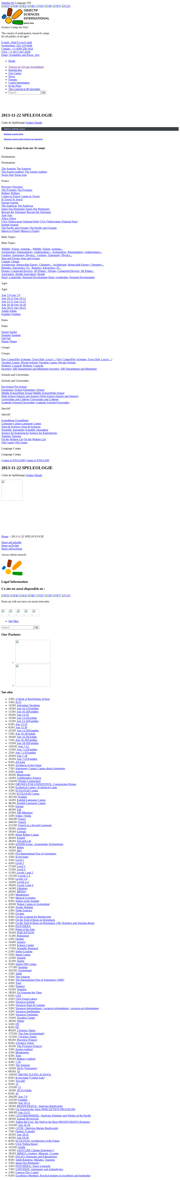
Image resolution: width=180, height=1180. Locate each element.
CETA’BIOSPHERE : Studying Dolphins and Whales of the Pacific (53, 1115)
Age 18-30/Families (28, 743)
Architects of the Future (28, 765)
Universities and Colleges (15, 399)
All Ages (20, 762)
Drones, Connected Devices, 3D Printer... (24, 270)
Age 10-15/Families (28, 708)
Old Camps (7, 442)
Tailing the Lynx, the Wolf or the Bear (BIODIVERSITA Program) (52, 1121)
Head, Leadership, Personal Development (24, 277)
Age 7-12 (23, 746)
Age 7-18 (22, 755)
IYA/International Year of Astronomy (35, 853)
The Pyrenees (9, 189)
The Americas (9, 205)
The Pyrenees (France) (29, 1046)
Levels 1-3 (24, 875)
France (22, 818)
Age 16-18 (7, 304)
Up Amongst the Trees (29, 992)
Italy (19, 850)
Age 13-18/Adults (27, 717)
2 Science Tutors (26, 1030)
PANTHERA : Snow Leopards (32, 1166)
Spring (5, 332)
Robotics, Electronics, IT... (16, 267)
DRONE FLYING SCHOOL (34, 1074)
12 (16, 1084)
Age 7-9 (6, 295)
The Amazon (8, 168)
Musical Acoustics (25, 897)
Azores (19, 771)
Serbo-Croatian (23, 951)
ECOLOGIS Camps (26, 790)
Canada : (17, 48)
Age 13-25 (21, 724)
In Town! (6, 199)
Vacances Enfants (25, 1001)
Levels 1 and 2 (25, 872)
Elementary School (11, 389)
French (22, 822)
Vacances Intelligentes (27, 1011)
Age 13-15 (7, 301)
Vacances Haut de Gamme (30, 1005)
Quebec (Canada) (25, 1131)
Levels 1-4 (21, 878)
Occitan (19, 913)
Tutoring (6, 436)
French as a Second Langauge (35, 825)
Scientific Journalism (12, 429)
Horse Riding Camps (27, 834)
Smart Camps (22, 954)
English (22, 796)
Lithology (22, 888)
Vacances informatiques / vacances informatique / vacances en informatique (57, 1008)
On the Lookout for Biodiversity (33, 916)
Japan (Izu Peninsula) (13, 208)
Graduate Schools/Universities (18, 402)
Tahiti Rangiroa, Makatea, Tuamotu (35, 1159)
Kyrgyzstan (21, 856)
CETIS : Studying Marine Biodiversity (36, 1128)
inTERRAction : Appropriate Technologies (39, 844)
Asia (4, 215)
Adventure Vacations (28, 705)
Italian (20, 847)
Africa (4, 218)
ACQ (18, 702)
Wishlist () (7, 2)
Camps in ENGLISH (13, 460)
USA (18, 995)
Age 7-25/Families (27, 758)
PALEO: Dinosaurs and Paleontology (36, 1156)
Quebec (19, 938)
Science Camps (25, 945)
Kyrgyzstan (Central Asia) (29, 1077)
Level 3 (21, 866)
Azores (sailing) (24, 1049)
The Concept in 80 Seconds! (24, 88)
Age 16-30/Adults (27, 736)
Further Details (34, 122)
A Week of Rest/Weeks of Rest (32, 698)
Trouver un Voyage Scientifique (26, 66)
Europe (5, 202)
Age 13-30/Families (28, 730)
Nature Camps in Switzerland (33, 904)
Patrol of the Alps (25, 929)
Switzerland (24, 970)
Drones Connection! (29, 781)
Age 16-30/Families (26, 740)
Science (21, 941)
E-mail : (16, 42)
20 (16, 1093)
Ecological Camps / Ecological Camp (36, 787)
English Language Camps (31, 799)
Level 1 (19, 859)
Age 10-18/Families (27, 711)
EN (17, 1024)
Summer (6, 335)
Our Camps (14, 73)
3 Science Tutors (27, 1036)
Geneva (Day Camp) (27, 1172)
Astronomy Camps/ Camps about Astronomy (40, 768)
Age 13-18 (23, 714)
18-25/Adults (24, 1090)
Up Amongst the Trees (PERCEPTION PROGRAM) (45, 1109)
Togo (18, 983)
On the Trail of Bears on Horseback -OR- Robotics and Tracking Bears (54, 923)
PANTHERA (23, 926)
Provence (6, 186)
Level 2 (19, 863)
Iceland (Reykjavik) (28, 1118)
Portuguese (23, 935)
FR (17, 1027)
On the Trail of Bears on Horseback (35, 919)
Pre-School (7, 386)
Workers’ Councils (11, 365)
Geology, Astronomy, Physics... (18, 255)
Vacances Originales (26, 1014)
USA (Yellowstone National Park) (20, 221)
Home (11, 60)
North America (23, 910)
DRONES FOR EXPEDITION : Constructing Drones (45, 784)
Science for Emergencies (15, 432)
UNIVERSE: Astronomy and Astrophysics (39, 1169)
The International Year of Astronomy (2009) (39, 979)
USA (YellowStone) (26, 1143)
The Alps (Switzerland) (31, 1033)
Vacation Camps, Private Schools (19, 362)
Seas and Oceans (10, 258)
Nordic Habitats (24, 907)
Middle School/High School (17, 393)
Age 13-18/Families (27, 721)
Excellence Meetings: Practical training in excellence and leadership (52, 1175)
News (11, 76)
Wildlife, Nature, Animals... (16, 248)
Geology (22, 828)
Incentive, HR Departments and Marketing (25, 368)
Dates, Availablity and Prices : (20, 54)
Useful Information (19, 82)
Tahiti (18, 973)
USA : (15, 51)
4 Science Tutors (24, 1042)
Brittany (5, 193)
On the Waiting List (12, 439)
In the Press (14, 85)
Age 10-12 (7, 298)
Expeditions (8, 420)
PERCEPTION (25, 932)
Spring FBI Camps (25, 964)
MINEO (21, 891)
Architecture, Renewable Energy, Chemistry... (26, 264)
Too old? (20, 1080)
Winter (5, 341)
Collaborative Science (29, 777)
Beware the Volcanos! (13, 212)
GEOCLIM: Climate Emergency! (35, 1150)
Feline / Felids (23, 815)
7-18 (18, 1061)
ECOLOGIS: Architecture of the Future (37, 1140)
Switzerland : (16, 45)
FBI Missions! (25, 812)
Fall (3, 338)
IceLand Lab (24, 841)
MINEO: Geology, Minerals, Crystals (38, 1153)
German (21, 831)
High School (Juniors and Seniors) (20, 396)
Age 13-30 (21, 727)
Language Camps (11, 423)
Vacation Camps (26, 1017)
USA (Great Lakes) (26, 998)
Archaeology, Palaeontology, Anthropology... (26, 252)
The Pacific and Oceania (15, 227)
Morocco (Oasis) (10, 231)
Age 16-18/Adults (25, 733)
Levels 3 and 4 (25, 885)
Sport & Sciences (11, 426)
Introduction (15, 70)
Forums (12, 79)
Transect (20, 986)
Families (6, 314)
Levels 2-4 (23, 882)
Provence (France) (27, 1039)
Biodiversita (23, 774)
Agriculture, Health (12, 274)
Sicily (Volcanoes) (27, 1068)
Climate (5, 261)
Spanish (21, 957)
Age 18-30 (23, 1137)
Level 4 (21, 869)
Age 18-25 (7, 307)
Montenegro (22, 894)
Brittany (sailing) (26, 1058)
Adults (5, 310)
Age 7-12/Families (27, 749)
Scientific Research (27, 948)
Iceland (5, 224)
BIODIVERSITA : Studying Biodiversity (40, 1106)
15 (19, 1087)
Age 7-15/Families (25, 752)
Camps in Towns (10, 196)
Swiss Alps (7, 174)
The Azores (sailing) (12, 171)
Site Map (13, 621)
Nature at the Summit (27, 900)
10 (18, 1071)
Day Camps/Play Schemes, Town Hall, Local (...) (28, 359)
